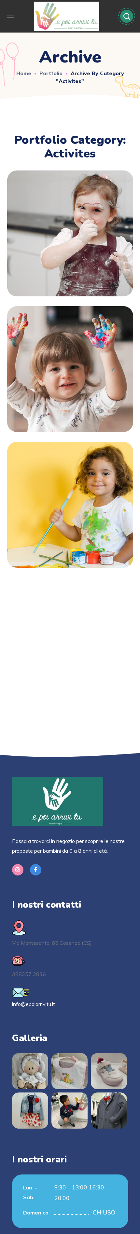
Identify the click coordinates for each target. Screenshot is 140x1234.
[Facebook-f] (35, 869)
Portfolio (51, 73)
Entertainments (70, 498)
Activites (70, 238)
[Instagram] (17, 869)
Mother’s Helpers (70, 226)
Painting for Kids (70, 362)
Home (23, 73)
